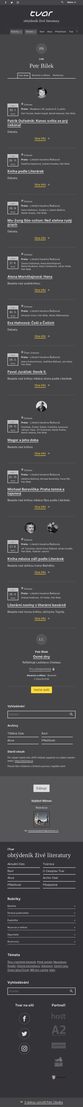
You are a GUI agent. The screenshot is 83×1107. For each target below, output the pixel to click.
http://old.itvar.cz (24, 760)
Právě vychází (44, 962)
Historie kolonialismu (28, 966)
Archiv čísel (50, 877)
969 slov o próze (39, 970)
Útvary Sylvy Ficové (18, 970)
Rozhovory (58, 75)
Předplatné (50, 884)
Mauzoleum (59, 962)
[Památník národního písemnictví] (59, 1062)
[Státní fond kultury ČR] (59, 1077)
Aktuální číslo (16, 864)
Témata (30, 31)
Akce (49, 31)
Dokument (47, 966)
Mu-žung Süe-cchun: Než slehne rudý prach (39, 222)
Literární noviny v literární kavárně (36, 605)
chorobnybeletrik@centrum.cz (43, 830)
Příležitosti (60, 31)
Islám (52, 970)
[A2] (59, 1031)
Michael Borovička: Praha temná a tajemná (35, 491)
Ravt (42, 31)
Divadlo (11, 966)
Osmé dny (41, 657)
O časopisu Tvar (53, 871)
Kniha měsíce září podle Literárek (35, 559)
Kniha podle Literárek (25, 171)
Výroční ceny (61, 966)
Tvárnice (48, 864)
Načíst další (41, 689)
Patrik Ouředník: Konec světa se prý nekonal (37, 123)
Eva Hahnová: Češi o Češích (30, 323)
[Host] (59, 1016)
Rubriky (15, 31)
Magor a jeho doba (22, 440)
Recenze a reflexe (41, 75)
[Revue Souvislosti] (59, 1046)
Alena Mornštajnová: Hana (29, 277)
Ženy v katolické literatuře (21, 962)
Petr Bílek (24, 75)
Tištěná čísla (15, 733)
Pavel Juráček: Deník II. (27, 372)
